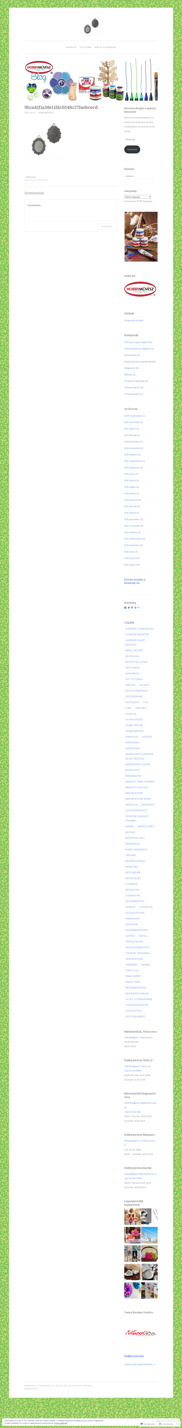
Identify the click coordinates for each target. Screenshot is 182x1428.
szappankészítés (136, 930)
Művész (128, 374)
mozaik (130, 832)
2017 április (130, 428)
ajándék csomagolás (139, 628)
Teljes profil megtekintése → (139, 1364)
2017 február (130, 435)
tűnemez (131, 964)
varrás (146, 964)
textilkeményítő (137, 947)
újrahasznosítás (137, 1004)
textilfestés (134, 941)
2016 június (130, 480)
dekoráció (132, 673)
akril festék (134, 650)
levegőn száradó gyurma (137, 818)
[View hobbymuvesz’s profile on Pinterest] (135, 608)
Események (130, 355)
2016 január (130, 512)
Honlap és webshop (105, 47)
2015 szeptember (133, 538)
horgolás (131, 736)
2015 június (130, 558)
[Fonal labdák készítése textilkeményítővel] (149, 1254)
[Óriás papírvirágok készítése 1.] (132, 1291)
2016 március (131, 499)
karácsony (132, 748)
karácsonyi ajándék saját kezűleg (139, 756)
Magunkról (130, 368)
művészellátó (135, 837)
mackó (129, 826)
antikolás (132, 656)
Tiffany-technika (137, 953)
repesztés (132, 889)
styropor (146, 907)
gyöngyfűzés (134, 719)
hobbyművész (134, 731)
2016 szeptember (133, 461)
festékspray (134, 696)
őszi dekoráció (135, 1016)
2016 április (130, 493)
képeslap (131, 804)
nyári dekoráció (136, 849)
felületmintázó (136, 690)
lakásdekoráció (136, 810)
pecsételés (133, 878)
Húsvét (147, 736)
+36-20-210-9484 (132, 1070)
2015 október (130, 532)
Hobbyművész (46, 113)
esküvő (130, 685)
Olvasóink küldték (133, 320)
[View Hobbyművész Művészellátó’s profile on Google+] (139, 608)
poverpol (131, 883)
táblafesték (134, 958)
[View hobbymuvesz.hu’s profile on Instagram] (132, 608)
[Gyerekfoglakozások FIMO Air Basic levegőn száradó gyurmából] (149, 1273)
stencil (130, 907)
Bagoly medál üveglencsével (35, 178)
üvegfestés (133, 1010)
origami (130, 855)
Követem (132, 149)
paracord (131, 866)
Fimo (128, 708)
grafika (141, 708)
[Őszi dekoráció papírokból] (132, 1217)
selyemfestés (134, 901)
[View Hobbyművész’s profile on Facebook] (125, 608)
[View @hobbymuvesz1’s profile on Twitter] (129, 608)
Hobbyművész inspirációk (138, 361)
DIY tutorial (134, 679)
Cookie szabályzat (60, 1423)
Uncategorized (132, 393)
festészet (132, 702)
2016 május (130, 486)
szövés (130, 935)
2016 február (130, 506)
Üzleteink (85, 47)
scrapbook (132, 895)
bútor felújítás (136, 661)
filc (146, 702)
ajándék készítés (137, 634)
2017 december (132, 422)
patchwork (132, 872)
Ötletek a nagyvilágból (136, 342)
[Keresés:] (139, 176)
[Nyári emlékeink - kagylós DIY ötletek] (132, 1254)
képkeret (148, 804)
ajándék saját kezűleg (135, 642)
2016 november (132, 448)
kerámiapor (133, 775)
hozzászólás (106, 226)
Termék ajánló (131, 387)
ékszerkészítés (135, 987)
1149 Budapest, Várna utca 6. (138, 1037)
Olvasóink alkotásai (134, 380)
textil (142, 935)
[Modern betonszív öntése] (132, 1273)
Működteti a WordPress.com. (39, 1386)
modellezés (146, 826)
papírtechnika (135, 861)
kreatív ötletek (136, 787)
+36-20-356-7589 (132, 1178)
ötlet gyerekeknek (138, 999)
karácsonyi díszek (137, 764)
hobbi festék (134, 725)
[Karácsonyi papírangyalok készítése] (149, 1291)
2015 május (130, 564)
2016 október (130, 454)
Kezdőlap (71, 47)
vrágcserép (133, 976)
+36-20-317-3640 (132, 1149)
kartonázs (132, 742)
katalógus (132, 770)
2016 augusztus (132, 467)
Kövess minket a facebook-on (134, 581)
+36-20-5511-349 (132, 1111)
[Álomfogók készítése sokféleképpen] (149, 1236)
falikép (144, 685)
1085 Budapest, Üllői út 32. (137, 1066)
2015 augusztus (132, 545)
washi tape (132, 981)
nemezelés (132, 843)
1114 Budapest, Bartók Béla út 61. (140, 1173)
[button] (141, 236)
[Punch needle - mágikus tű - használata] (149, 1217)
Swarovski (132, 918)
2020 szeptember (133, 415)
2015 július (129, 551)
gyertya (130, 713)
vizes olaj (132, 970)
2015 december (132, 519)
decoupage (132, 667)
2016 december (132, 441)
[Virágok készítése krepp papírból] (132, 1236)
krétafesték (134, 793)
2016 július (129, 473)
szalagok (131, 924)
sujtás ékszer (134, 912)
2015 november (132, 525)
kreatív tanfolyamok (140, 781)
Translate (147, 201)
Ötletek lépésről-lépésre (137, 348)
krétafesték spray (138, 798)
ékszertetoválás (137, 993)
